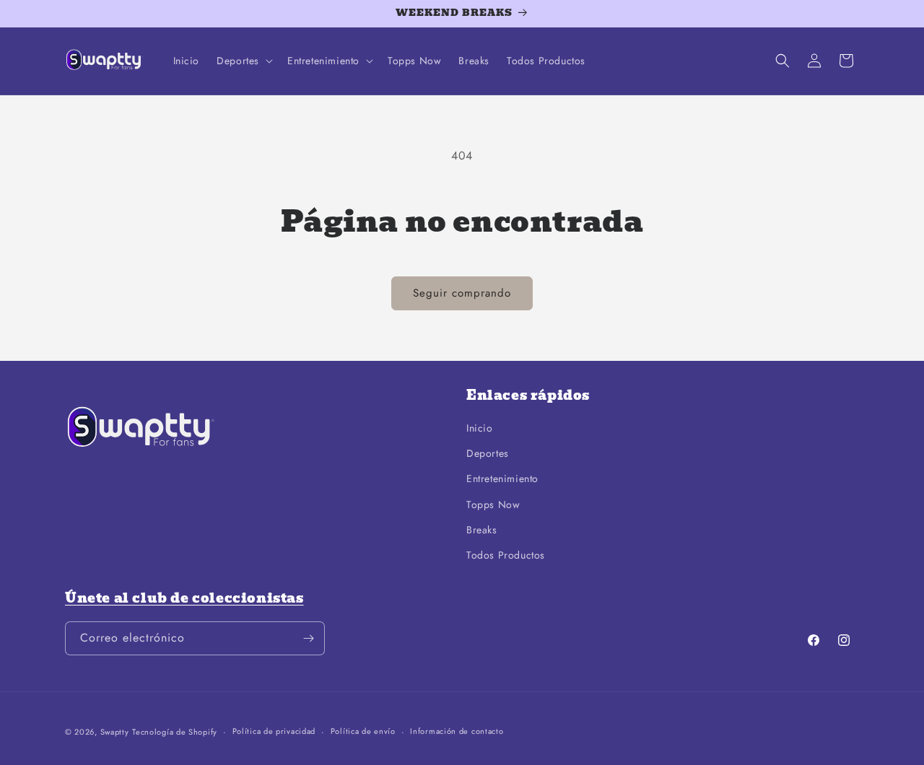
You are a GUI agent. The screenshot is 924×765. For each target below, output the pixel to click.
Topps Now (493, 504)
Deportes (487, 453)
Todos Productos (505, 555)
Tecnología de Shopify (174, 732)
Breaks (481, 530)
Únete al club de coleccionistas (184, 597)
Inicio (479, 428)
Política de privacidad (273, 731)
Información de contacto (456, 731)
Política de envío (363, 731)
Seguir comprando (462, 293)
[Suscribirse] (308, 638)
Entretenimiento (502, 478)
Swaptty (114, 732)
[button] (243, 60)
